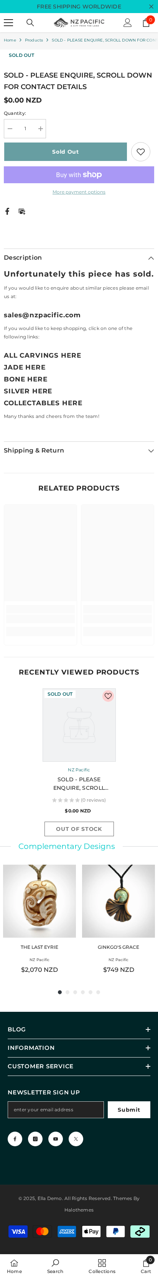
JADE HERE (25, 367)
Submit (129, 1109)
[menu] (8, 22)
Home (10, 40)
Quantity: (15, 113)
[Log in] (127, 22)
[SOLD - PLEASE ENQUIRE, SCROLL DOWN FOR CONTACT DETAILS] (79, 725)
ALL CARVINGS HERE (42, 355)
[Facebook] (7, 211)
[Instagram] (35, 1139)
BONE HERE (26, 379)
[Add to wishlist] (140, 151)
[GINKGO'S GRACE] (118, 901)
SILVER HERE (28, 391)
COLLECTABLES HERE (43, 403)
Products (34, 40)
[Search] (30, 22)
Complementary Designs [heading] (66, 846)
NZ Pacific (79, 769)
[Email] (21, 211)
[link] (40, 619)
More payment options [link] (79, 192)
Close (151, 7)
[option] (79, 764)
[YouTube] (55, 1139)
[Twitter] (76, 1139)
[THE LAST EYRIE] (39, 901)
